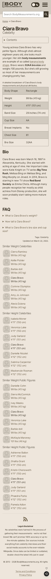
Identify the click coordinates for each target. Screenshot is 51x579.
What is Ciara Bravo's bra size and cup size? (24, 229)
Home (5, 21)
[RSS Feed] (25, 519)
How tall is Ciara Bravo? (18, 221)
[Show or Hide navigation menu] (45, 5)
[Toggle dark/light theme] (35, 4)
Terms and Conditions (26, 571)
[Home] (12, 4)
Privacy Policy (25, 575)
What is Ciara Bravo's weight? (21, 215)
